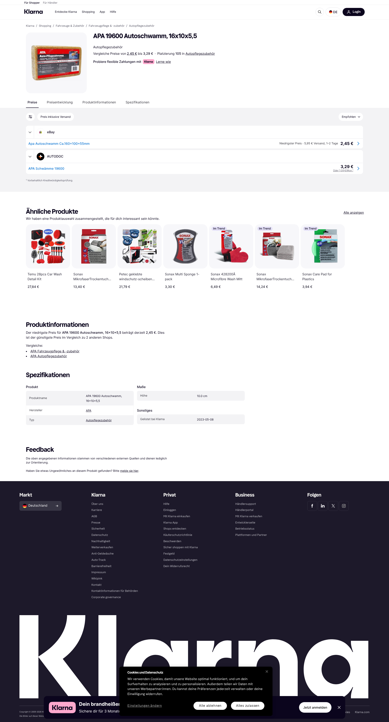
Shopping (88, 12)
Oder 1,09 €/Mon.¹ (343, 170)
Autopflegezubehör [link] (141, 26)
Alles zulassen (247, 706)
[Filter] (30, 117)
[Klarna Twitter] (333, 506)
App (102, 12)
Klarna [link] (30, 26)
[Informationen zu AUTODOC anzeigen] (30, 156)
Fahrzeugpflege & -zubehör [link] (107, 26)
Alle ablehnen (210, 706)
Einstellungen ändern (144, 706)
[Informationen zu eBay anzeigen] (30, 132)
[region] (196, 691)
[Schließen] (266, 671)
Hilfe (113, 12)
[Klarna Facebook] (312, 506)
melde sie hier (129, 470)
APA (88, 410)
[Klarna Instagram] (344, 506)
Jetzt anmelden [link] (315, 707)
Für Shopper (32, 2)
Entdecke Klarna (66, 12)
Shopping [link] (45, 26)
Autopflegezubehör (200, 53)
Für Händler (50, 2)
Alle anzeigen (353, 212)
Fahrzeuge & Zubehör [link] (70, 26)
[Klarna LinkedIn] (323, 506)
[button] (333, 12)
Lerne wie (163, 62)
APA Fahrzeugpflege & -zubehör (54, 351)
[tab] (32, 102)
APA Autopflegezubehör (48, 356)
